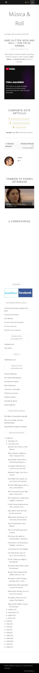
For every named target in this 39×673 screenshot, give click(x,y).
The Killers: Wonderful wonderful (15, 416)
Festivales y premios (11, 393)
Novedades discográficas (12, 378)
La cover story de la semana (13, 322)
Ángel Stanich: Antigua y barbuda (15, 427)
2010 (8, 635)
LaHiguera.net (9, 344)
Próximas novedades (11, 381)
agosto (10, 615)
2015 (8, 621)
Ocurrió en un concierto (12, 330)
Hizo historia (8, 318)
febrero (11, 618)
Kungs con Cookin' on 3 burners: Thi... (16, 205)
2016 (8, 438)
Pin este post (21, 127)
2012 (8, 630)
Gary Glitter (16, 132)
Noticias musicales (10, 374)
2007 (8, 644)
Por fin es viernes (27, 132)
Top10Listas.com (10, 360)
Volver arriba (28, 671)
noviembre (12, 444)
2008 (8, 641)
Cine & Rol (8, 348)
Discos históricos (10, 385)
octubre (11, 609)
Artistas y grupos (10, 397)
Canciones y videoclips (12, 389)
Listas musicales (9, 405)
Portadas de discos (10, 401)
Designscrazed (18, 665)
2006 (8, 647)
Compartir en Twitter (20, 123)
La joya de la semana (11, 315)
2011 (8, 632)
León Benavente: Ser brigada (18, 549)
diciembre (11, 441)
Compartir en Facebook (20, 119)
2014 (8, 624)
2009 (8, 638)
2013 (8, 627)
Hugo (20, 157)
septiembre (12, 612)
